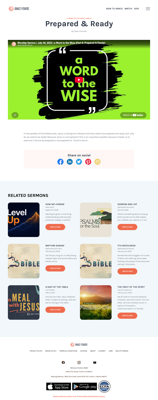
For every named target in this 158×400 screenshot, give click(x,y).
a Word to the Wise (75, 18)
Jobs (111, 351)
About (93, 351)
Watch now (55, 227)
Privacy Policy (36, 351)
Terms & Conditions (68, 351)
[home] (19, 8)
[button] (148, 8)
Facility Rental (122, 351)
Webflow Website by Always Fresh (65, 396)
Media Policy (50, 351)
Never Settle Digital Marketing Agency (92, 396)
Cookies (83, 351)
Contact (102, 351)
